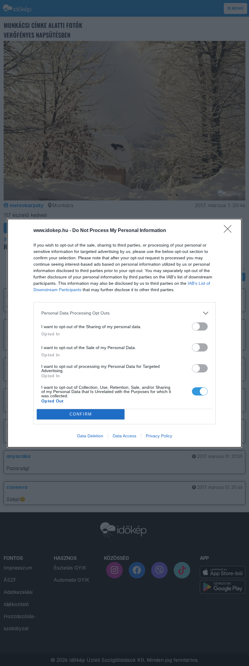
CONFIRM (81, 414)
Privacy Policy (159, 435)
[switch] (200, 326)
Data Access (124, 435)
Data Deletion (90, 435)
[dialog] (124, 333)
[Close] (229, 231)
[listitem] (124, 313)
